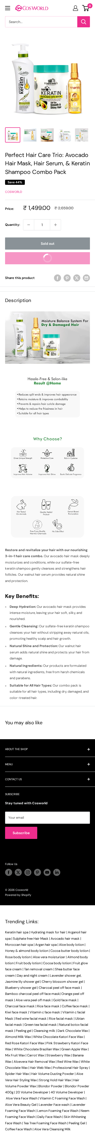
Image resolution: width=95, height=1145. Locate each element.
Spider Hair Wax (17, 1074)
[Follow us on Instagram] (27, 872)
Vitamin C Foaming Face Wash (62, 1098)
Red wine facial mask (31, 1018)
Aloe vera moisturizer (49, 957)
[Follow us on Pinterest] (37, 872)
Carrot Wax (35, 1055)
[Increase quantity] (55, 224)
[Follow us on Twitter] (18, 872)
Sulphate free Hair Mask (30, 938)
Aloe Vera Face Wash (21, 1098)
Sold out (47, 243)
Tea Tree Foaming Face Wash (45, 1123)
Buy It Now (64, 260)
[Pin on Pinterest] (67, 278)
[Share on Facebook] (57, 278)
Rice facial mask (61, 1018)
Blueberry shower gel (20, 988)
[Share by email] (86, 278)
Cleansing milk (44, 1031)
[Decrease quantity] (28, 224)
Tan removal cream (38, 969)
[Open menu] (7, 8)
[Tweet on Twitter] (76, 278)
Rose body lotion (18, 957)
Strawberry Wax (58, 1055)
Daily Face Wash (49, 1117)
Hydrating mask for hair (48, 932)
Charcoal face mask (20, 1006)
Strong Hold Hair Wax (55, 1080)
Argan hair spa (46, 944)
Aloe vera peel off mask (33, 1000)
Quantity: (12, 225)
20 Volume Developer (32, 1092)
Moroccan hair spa (19, 944)
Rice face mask (48, 1006)
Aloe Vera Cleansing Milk (52, 1129)
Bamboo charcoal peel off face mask (32, 994)
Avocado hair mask (65, 938)
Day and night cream (32, 975)
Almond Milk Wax (18, 1037)
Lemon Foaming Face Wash (57, 1111)
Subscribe (21, 833)
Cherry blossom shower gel (62, 981)
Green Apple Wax (74, 1049)
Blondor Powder (50, 1086)
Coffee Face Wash (18, 1129)
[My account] (75, 8)
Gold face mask (65, 1000)
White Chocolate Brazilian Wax (36, 1049)
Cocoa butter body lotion (69, 951)
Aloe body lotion (71, 944)
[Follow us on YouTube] (47, 872)
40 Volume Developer (67, 1092)
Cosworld (13, 192)
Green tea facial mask (40, 1024)
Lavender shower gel (65, 975)
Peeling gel (23, 1031)
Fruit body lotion (28, 963)
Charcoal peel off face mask (59, 988)
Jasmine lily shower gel (22, 981)
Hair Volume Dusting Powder (52, 1074)
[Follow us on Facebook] (8, 872)
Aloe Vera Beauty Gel (20, 1104)
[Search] (83, 21)
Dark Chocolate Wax (73, 1031)
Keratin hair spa (16, 932)
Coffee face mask (75, 1006)
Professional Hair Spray (70, 1068)
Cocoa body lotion (57, 963)
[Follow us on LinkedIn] (56, 872)
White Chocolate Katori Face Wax (58, 1037)
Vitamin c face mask (45, 1012)
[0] (86, 8)
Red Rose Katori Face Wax (24, 1043)
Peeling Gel (77, 1123)
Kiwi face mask (16, 1012)
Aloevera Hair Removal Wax (34, 1061)
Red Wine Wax (68, 1061)
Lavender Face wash (54, 1104)
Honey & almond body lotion (26, 951)
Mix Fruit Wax (15, 1055)
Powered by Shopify (18, 895)
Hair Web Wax (40, 1068)
